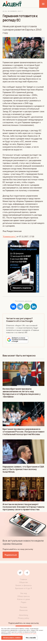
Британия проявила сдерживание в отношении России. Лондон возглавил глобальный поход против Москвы (23, 432)
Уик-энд (23, 593)
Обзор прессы (23, 596)
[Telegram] (20, 306)
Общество (23, 582)
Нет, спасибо (31, 638)
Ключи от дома (23, 599)
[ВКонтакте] (13, 306)
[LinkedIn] (34, 306)
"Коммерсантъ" (10, 236)
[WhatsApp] (27, 306)
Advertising (23, 615)
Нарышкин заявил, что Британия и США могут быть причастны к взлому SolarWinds (23, 469)
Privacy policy (23, 618)
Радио (23, 602)
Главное (23, 579)
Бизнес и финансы (24, 585)
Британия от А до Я (23, 588)
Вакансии (23, 610)
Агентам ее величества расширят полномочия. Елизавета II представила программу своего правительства (23, 507)
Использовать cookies (12, 638)
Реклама (23, 607)
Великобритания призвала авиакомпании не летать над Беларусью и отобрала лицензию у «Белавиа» (21, 392)
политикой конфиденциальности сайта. (24, 633)
